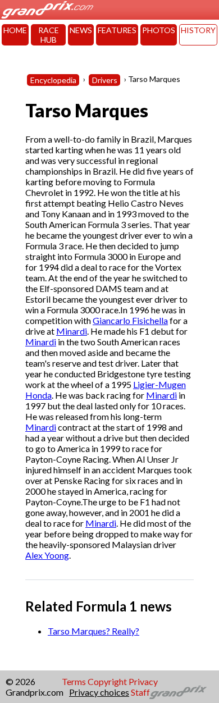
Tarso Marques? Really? (93, 631)
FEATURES (117, 30)
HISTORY (198, 30)
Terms (74, 681)
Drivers (104, 80)
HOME (15, 30)
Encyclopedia (53, 80)
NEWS (81, 30)
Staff (140, 692)
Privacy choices (99, 692)
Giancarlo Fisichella (130, 320)
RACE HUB (48, 34)
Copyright (107, 681)
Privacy (143, 681)
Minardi (71, 331)
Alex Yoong (47, 555)
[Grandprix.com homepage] (178, 692)
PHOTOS (158, 30)
